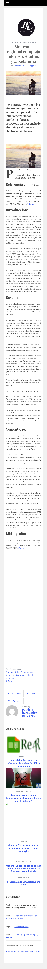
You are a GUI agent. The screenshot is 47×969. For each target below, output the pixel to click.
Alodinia (9, 672)
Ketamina (10, 675)
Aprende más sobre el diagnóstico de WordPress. (23, 951)
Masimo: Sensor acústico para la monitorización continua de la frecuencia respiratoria (23, 866)
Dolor (14, 42)
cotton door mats (21, 927)
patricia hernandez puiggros (25, 65)
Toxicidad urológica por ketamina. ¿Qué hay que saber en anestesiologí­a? (23, 798)
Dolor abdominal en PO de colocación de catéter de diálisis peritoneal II (23, 763)
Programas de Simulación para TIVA (23, 881)
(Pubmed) (30, 204)
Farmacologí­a (27, 672)
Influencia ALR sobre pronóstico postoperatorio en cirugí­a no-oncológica (23, 848)
